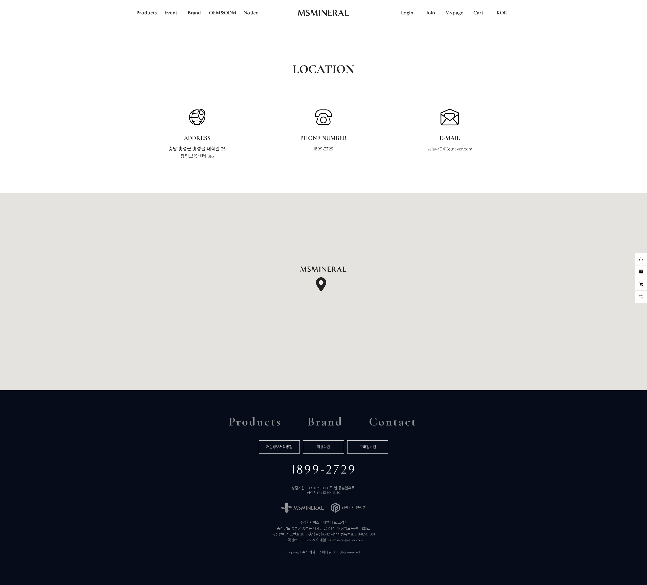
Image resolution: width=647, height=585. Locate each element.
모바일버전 (368, 447)
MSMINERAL (323, 12)
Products (146, 13)
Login (407, 13)
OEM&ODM (222, 13)
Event (171, 13)
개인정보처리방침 (279, 447)
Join (430, 13)
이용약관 (323, 447)
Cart (478, 13)
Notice (251, 13)
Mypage (454, 13)
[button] (323, 279)
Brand (194, 13)
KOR (502, 13)
